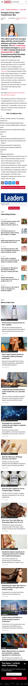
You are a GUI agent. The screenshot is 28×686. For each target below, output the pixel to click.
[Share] (6, 182)
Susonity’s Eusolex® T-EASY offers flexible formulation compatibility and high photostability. (13, 363)
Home (2, 9)
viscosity (4, 71)
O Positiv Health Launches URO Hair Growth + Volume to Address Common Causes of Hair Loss (10, 223)
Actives (2, 238)
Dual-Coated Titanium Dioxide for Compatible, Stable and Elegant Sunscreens (13, 356)
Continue (14, 678)
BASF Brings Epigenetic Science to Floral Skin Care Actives (10, 241)
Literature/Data (6, 386)
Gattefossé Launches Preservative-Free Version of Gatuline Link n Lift (10, 279)
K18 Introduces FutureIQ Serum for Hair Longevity (13, 324)
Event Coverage (6, 453)
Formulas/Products (12, 9)
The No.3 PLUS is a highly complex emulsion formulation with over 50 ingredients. (13, 495)
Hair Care (23, 9)
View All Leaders (14, 208)
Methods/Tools (6, 548)
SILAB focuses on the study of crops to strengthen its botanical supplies (10, 288)
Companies (3, 256)
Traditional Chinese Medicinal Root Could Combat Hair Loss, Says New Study (13, 391)
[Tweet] (13, 182)
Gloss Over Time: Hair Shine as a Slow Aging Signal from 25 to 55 (12, 521)
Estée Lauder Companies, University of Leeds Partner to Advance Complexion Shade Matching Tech (10, 260)
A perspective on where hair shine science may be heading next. (13, 593)
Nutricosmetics (4, 219)
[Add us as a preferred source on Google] (17, 182)
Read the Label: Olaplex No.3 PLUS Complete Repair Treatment (13, 489)
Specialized (3, 246)
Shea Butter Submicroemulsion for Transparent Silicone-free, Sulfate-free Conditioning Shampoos (13, 554)
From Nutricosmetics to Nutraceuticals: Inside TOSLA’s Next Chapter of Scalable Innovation (10, 232)
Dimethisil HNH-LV (8, 52)
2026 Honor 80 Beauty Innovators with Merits (12, 458)
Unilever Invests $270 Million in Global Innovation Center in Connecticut (12, 619)
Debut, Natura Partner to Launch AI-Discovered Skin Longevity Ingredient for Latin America (13, 653)
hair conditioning (18, 45)
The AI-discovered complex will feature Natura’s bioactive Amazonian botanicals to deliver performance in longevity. (14, 659)
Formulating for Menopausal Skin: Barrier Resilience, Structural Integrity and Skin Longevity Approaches (9, 269)
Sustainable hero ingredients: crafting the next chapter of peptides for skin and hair (14, 425)
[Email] (2, 182)
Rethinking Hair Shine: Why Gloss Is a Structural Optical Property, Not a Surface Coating (14, 587)
